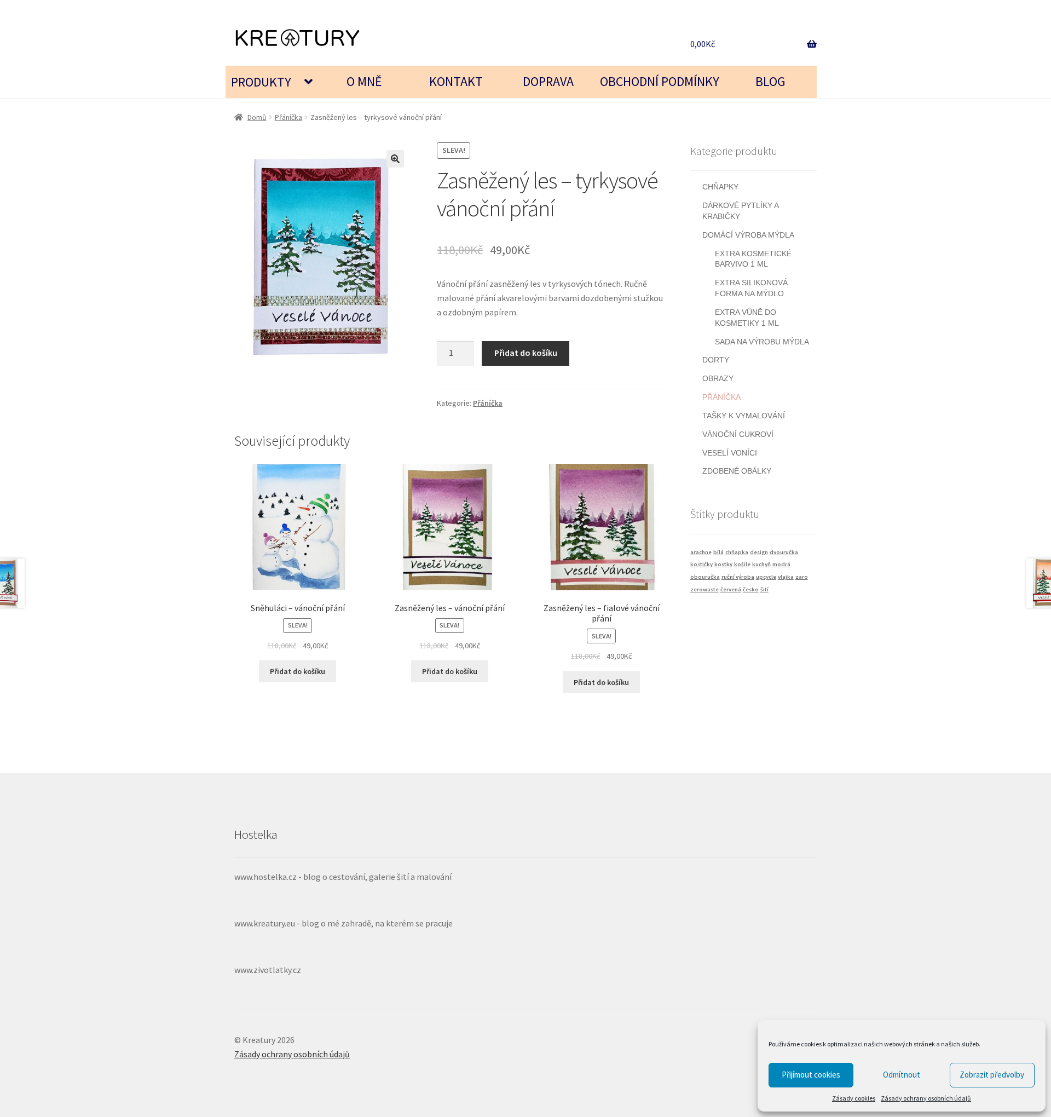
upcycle (766, 576)
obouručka (705, 576)
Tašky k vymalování (743, 415)
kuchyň (761, 564)
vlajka (786, 576)
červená (730, 589)
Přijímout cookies (811, 1074)
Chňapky (720, 186)
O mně (364, 81)
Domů (257, 117)
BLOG (770, 81)
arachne (701, 552)
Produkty (261, 81)
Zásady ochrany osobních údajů (926, 1098)
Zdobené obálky (736, 471)
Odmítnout (901, 1074)
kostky (723, 564)
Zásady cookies (853, 1098)
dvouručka (784, 552)
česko (751, 589)
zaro (801, 576)
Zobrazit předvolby (992, 1074)
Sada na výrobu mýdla (762, 341)
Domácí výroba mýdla (748, 235)
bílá (718, 552)
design (759, 552)
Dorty (715, 359)
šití (764, 589)
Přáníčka (288, 117)
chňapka (736, 552)
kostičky (701, 564)
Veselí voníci (729, 452)
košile (742, 564)
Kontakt (456, 81)
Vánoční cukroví (737, 434)
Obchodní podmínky (659, 81)
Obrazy (718, 378)
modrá (781, 564)
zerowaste (704, 589)
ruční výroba (737, 576)
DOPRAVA (548, 81)
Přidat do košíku (525, 352)
